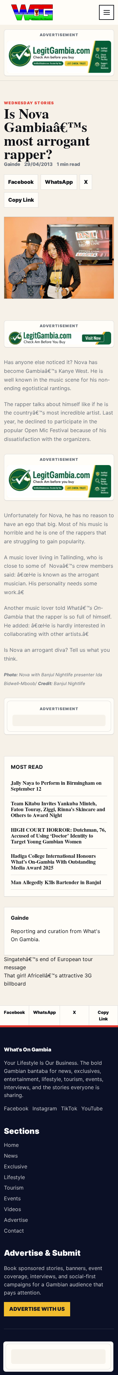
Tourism (14, 1187)
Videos (12, 1209)
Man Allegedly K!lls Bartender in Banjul (56, 882)
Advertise (16, 1220)
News (11, 1155)
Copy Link (21, 200)
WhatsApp (59, 182)
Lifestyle (14, 1177)
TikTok (69, 1108)
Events (12, 1198)
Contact (14, 1230)
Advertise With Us (37, 1309)
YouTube (92, 1108)
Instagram (44, 1108)
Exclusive (15, 1166)
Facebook (21, 182)
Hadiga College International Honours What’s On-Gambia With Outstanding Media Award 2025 (53, 861)
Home (11, 1145)
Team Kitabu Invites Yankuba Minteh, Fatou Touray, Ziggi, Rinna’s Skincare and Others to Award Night (58, 809)
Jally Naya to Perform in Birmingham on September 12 (56, 785)
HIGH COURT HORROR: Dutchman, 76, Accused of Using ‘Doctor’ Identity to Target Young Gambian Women (58, 835)
